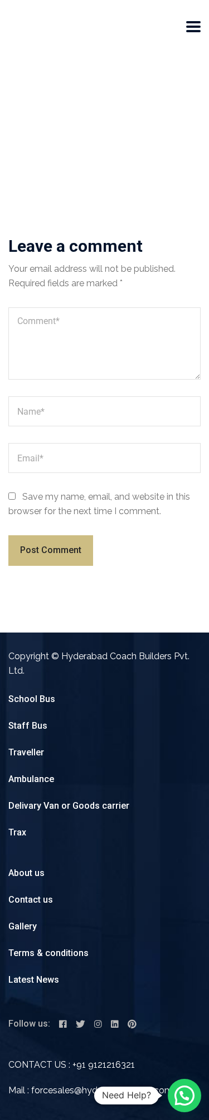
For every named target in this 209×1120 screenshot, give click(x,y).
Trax (17, 832)
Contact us (30, 899)
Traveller (26, 752)
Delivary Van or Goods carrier (68, 805)
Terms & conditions (48, 953)
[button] (184, 1095)
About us (26, 873)
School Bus (31, 699)
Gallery (22, 926)
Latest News (33, 979)
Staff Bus (27, 725)
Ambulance (31, 779)
